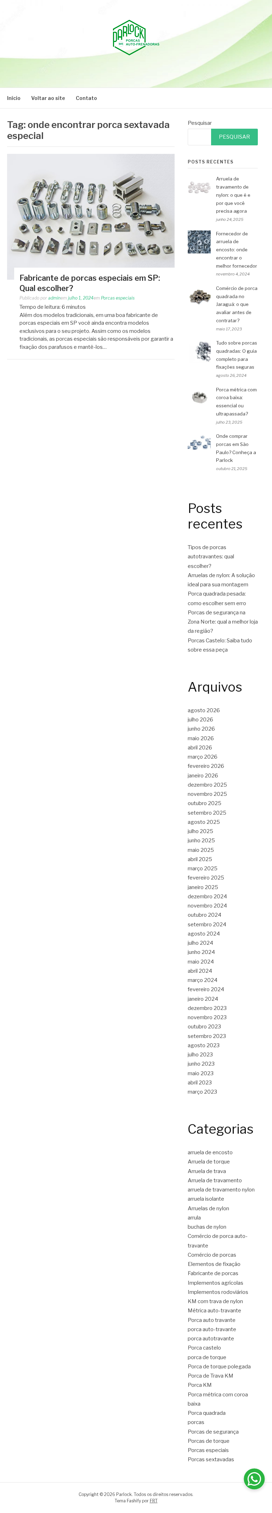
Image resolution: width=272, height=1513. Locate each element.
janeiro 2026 (203, 775)
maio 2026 (201, 738)
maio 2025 (201, 850)
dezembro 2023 (207, 1008)
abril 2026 (200, 747)
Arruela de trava (207, 1171)
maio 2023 (201, 1073)
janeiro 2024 (203, 999)
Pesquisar (200, 123)
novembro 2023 (207, 1017)
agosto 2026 (204, 710)
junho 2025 (201, 840)
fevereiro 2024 (206, 989)
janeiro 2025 (203, 887)
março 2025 (202, 868)
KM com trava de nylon (215, 1301)
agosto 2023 (204, 1045)
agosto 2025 (204, 822)
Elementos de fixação (214, 1264)
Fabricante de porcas (213, 1273)
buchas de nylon (207, 1227)
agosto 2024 (204, 934)
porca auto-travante (212, 1329)
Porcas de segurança (213, 1432)
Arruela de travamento (215, 1180)
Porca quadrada (207, 1413)
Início (14, 98)
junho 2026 (201, 729)
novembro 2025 (207, 794)
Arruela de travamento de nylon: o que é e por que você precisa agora (233, 195)
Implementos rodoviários (218, 1292)
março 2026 (202, 757)
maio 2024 (201, 962)
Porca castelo (204, 1348)
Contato (86, 98)
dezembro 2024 (207, 896)
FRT (154, 1500)
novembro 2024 (207, 906)
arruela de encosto (210, 1152)
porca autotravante (211, 1338)
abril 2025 (200, 859)
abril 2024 (200, 971)
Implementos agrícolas (215, 1283)
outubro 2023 (204, 1026)
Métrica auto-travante (214, 1310)
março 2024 (202, 980)
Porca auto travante (212, 1320)
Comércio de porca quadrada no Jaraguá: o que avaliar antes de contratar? (236, 304)
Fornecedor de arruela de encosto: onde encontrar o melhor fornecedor (236, 250)
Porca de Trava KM (210, 1376)
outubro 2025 (204, 803)
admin (54, 298)
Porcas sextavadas (211, 1459)
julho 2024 (200, 943)
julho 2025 (200, 831)
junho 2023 (201, 1064)
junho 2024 (201, 952)
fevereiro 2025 (206, 878)
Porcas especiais (118, 298)
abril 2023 (200, 1082)
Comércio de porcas (212, 1255)
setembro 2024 (207, 924)
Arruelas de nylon (208, 1208)
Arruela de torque (209, 1162)
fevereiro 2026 (206, 766)
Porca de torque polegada (219, 1366)
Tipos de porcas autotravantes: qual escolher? (211, 556)
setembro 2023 (207, 1036)
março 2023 (202, 1092)
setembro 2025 (207, 813)
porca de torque (207, 1357)
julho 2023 (200, 1054)
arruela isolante (206, 1199)
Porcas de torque (209, 1441)
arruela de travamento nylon (221, 1190)
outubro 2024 (204, 915)
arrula (194, 1218)
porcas (196, 1422)
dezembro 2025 (207, 785)
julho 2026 (200, 719)
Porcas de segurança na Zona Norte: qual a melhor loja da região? (223, 622)
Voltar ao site (48, 98)
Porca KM (200, 1385)
